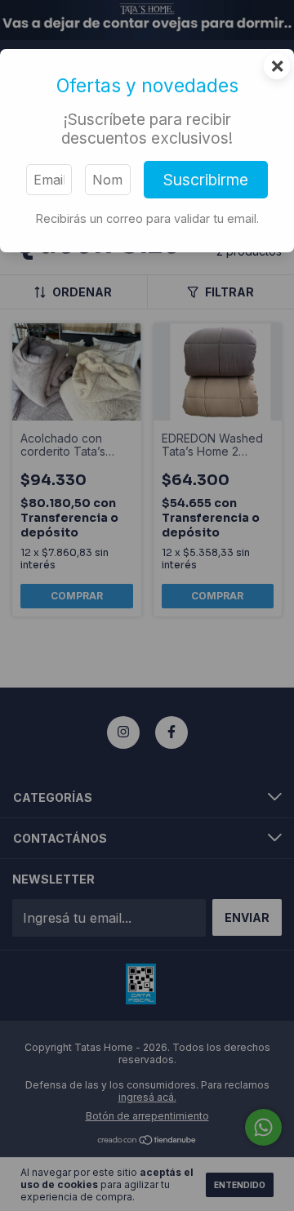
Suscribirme (205, 179)
